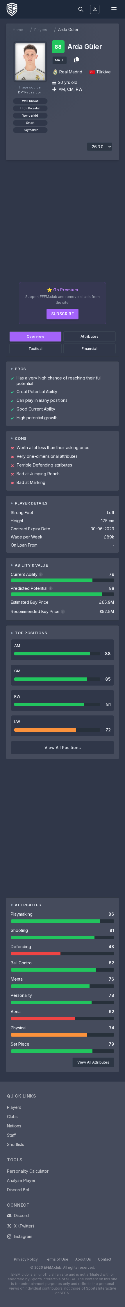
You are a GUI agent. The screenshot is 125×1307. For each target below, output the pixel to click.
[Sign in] (94, 9)
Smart (30, 122)
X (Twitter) (24, 1225)
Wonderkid (30, 115)
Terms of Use (56, 1259)
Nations (14, 1125)
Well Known (30, 101)
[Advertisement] (62, 223)
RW (79, 89)
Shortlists (15, 1144)
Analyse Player (21, 1180)
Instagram (23, 1236)
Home (18, 30)
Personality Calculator (28, 1171)
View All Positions (62, 747)
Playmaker (30, 130)
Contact (104, 1259)
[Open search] (81, 9)
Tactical (35, 348)
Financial (89, 348)
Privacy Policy (26, 1259)
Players (40, 30)
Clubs (12, 1116)
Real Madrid (70, 71)
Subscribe (62, 314)
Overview (35, 336)
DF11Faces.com (30, 92)
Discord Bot (18, 1189)
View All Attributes (93, 1062)
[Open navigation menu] (114, 9)
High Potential (30, 108)
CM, (71, 89)
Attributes (90, 336)
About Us (83, 1259)
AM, (62, 89)
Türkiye (103, 71)
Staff (11, 1135)
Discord (21, 1215)
